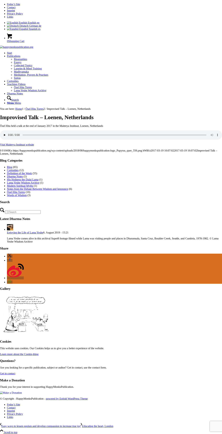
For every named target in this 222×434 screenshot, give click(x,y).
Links (10, 16)
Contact (11, 7)
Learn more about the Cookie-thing (19, 354)
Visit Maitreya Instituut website (17, 144)
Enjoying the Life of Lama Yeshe (25, 232)
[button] (9, 256)
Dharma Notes (15, 176)
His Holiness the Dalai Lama (23, 179)
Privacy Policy (15, 13)
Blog (9, 167)
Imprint (11, 10)
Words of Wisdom (17, 195)
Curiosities (13, 170)
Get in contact (7, 373)
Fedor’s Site (13, 4)
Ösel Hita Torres (16, 192)
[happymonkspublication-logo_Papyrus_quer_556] (16, 47)
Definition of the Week (19, 173)
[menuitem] (114, 4)
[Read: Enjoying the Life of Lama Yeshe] (10, 229)
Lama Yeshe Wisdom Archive (23, 182)
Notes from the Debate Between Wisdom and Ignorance (37, 188)
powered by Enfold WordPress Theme (67, 398)
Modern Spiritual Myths (20, 185)
